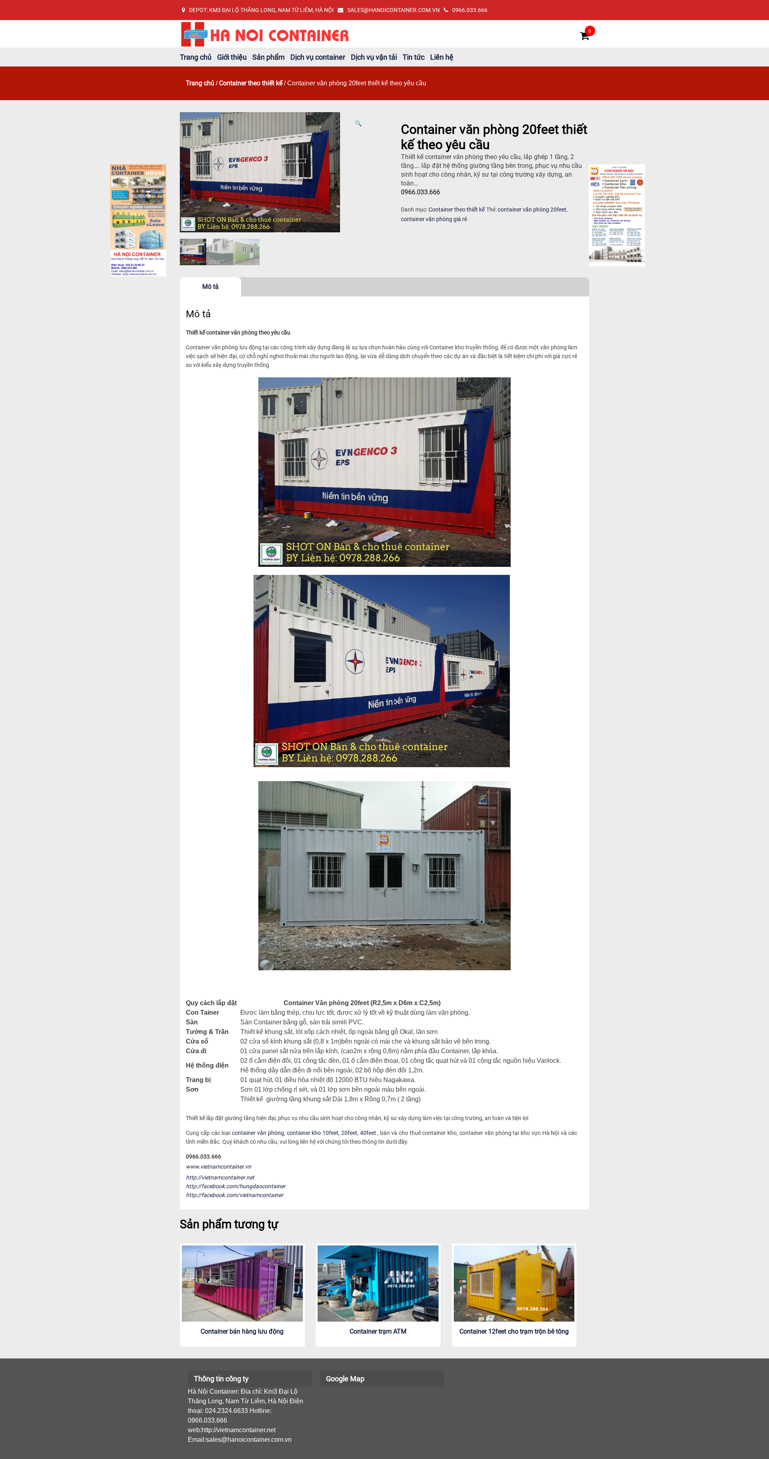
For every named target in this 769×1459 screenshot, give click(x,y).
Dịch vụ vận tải (374, 57)
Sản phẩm (268, 57)
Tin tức (414, 57)
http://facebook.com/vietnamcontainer (234, 1195)
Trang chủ (195, 57)
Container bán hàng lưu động (242, 1331)
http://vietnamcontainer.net (220, 1177)
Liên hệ (441, 57)
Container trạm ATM (378, 1331)
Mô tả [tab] (210, 286)
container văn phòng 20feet (532, 209)
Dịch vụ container (317, 57)
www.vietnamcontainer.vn (218, 1166)
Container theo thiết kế (250, 83)
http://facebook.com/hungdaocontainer (236, 1186)
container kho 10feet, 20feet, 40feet (331, 1133)
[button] (358, 123)
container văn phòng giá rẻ (434, 219)
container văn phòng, (258, 1133)
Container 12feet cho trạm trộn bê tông (514, 1331)
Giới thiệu (232, 57)
